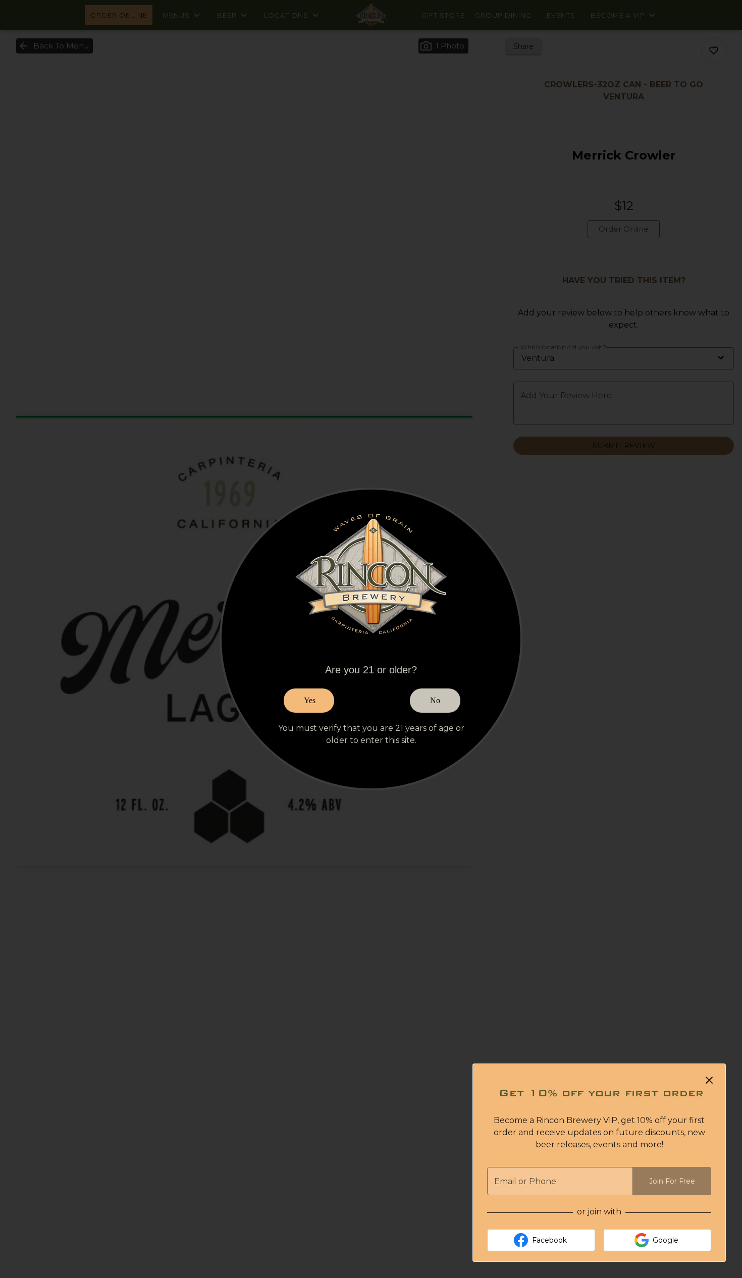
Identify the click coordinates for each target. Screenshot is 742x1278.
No (435, 700)
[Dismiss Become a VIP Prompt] (709, 1080)
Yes (309, 700)
